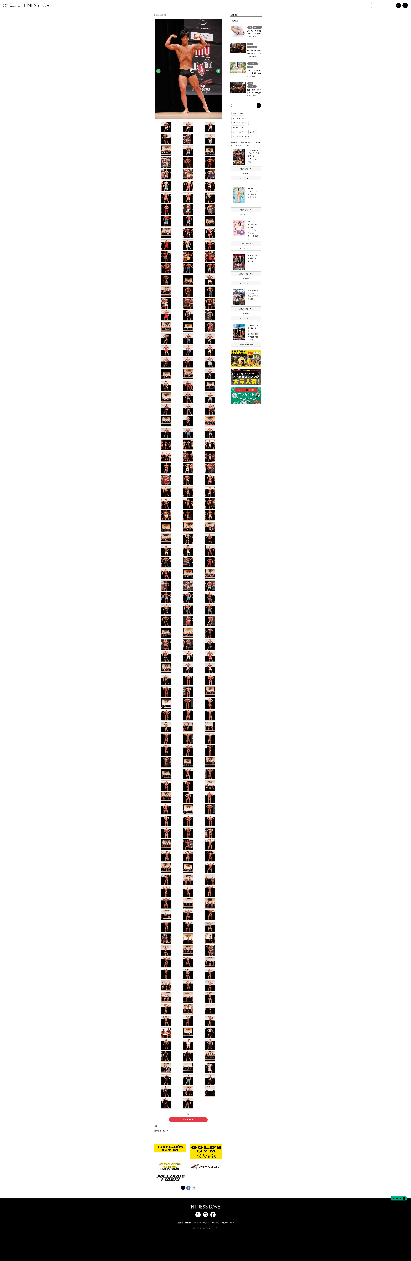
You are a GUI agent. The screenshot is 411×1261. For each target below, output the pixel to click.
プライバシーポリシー (201, 1223)
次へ (218, 74)
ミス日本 (252, 132)
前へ (158, 74)
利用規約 (188, 1223)
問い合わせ (216, 1223)
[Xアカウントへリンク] (198, 1216)
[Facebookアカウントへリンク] (213, 1216)
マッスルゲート (238, 127)
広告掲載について (228, 1223)
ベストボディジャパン (240, 123)
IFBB (234, 113)
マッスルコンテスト (239, 132)
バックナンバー (246, 178)
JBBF (241, 113)
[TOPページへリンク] (27, 5)
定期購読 (246, 173)
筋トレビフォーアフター (241, 136)
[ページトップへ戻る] (399, 1199)
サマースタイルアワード (241, 118)
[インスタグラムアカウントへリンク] (205, 1216)
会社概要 (180, 1223)
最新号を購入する (246, 169)
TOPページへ (188, 1119)
